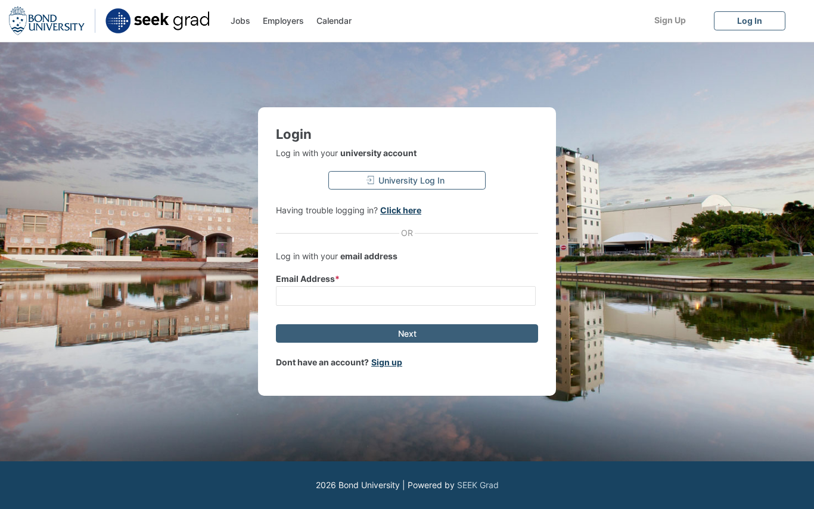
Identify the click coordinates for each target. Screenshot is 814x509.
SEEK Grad (478, 485)
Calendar (334, 20)
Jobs (240, 20)
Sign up (386, 362)
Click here (400, 210)
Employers (283, 20)
